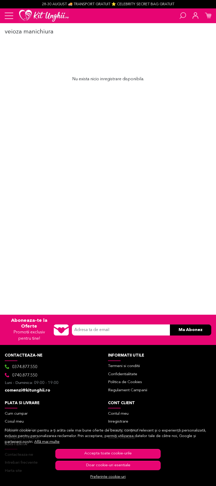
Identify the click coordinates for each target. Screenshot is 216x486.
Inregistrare (118, 422)
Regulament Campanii (127, 390)
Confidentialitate (122, 374)
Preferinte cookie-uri (108, 477)
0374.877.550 (24, 367)
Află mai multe (47, 442)
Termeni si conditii (124, 366)
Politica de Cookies (125, 382)
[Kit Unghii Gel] (44, 15)
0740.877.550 (24, 375)
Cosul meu (14, 422)
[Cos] (208, 15)
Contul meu (118, 414)
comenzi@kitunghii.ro (27, 390)
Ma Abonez (191, 330)
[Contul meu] (195, 15)
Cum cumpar (16, 414)
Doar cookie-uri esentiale (108, 465)
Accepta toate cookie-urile (108, 453)
